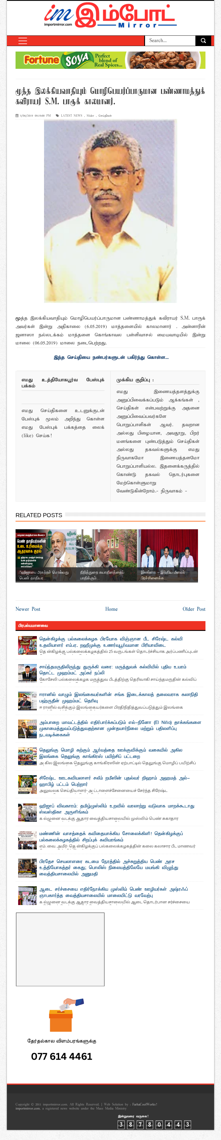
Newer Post (28, 609)
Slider (90, 116)
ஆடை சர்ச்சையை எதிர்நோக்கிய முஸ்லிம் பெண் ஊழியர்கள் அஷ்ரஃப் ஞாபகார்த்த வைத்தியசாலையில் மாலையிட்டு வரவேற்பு (113, 893)
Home (111, 609)
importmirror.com (28, 1109)
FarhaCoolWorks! (144, 1105)
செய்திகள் (105, 116)
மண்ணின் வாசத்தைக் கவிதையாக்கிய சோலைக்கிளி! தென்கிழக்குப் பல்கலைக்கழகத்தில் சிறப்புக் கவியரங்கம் (111, 837)
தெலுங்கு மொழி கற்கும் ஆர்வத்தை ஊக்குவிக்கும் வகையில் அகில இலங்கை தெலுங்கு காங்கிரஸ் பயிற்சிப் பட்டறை (110, 754)
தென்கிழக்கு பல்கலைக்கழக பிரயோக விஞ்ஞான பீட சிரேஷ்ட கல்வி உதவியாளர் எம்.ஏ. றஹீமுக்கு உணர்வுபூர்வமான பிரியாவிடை (111, 642)
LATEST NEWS (71, 116)
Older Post (194, 609)
